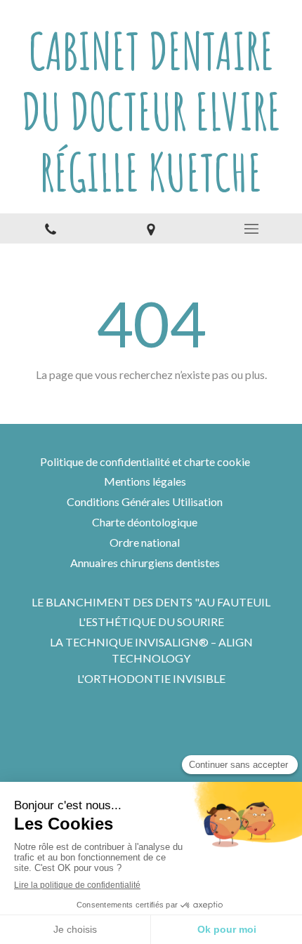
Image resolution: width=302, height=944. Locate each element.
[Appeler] (50, 228)
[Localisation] (150, 228)
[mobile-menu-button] (252, 229)
